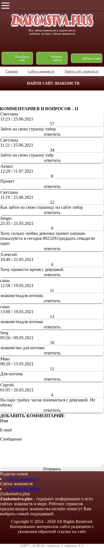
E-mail (6, 430)
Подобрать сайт (22, 58)
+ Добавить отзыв (23, 488)
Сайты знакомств (22, 478)
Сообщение (11, 439)
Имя (4, 420)
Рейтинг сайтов (56, 58)
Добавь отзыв (91, 58)
